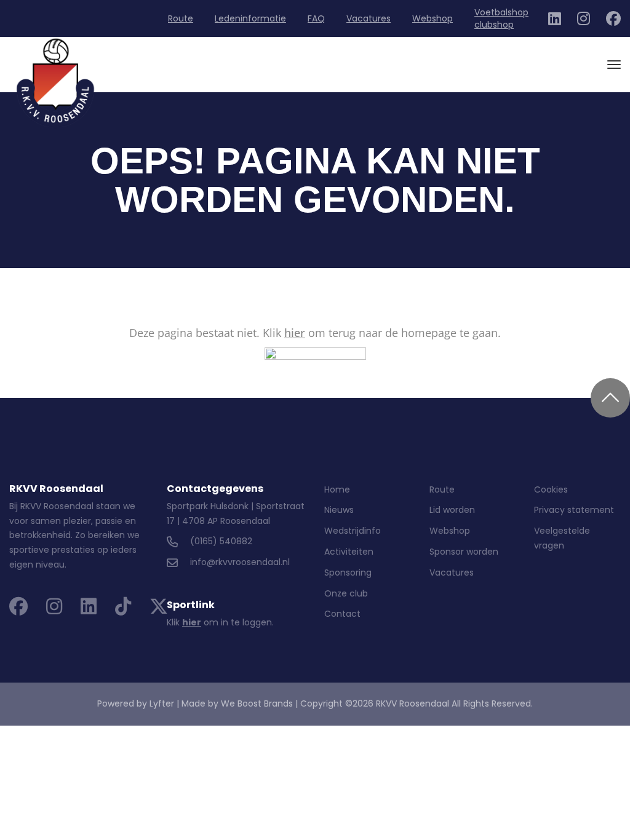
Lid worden (452, 510)
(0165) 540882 (221, 541)
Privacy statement (574, 510)
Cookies (551, 489)
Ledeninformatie (250, 18)
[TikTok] (123, 610)
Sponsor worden (463, 551)
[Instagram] (583, 21)
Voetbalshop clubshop (501, 18)
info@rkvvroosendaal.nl (240, 562)
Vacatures (368, 18)
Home (337, 489)
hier (294, 332)
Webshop (432, 18)
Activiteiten (348, 551)
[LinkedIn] (554, 21)
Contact (342, 614)
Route (180, 18)
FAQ (316, 18)
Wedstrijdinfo (352, 531)
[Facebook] (613, 21)
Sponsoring (348, 572)
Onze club (346, 593)
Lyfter (162, 703)
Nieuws (339, 510)
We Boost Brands (257, 703)
